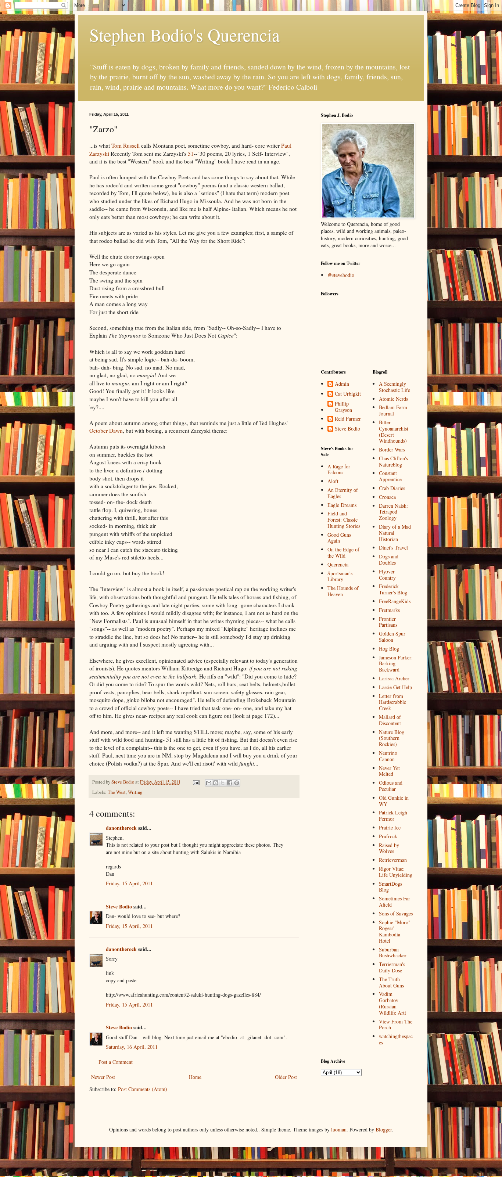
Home (195, 1076)
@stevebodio (340, 274)
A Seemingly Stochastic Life (394, 386)
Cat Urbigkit (348, 394)
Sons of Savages (396, 913)
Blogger (384, 1129)
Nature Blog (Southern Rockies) (391, 738)
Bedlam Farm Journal (393, 410)
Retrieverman (393, 859)
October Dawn (106, 430)
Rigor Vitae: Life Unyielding (395, 871)
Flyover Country (387, 574)
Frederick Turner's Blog (393, 589)
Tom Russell (125, 145)
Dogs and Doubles (388, 559)
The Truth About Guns (391, 982)
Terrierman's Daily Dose (392, 967)
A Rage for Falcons (338, 469)
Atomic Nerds (393, 398)
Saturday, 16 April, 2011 (132, 1046)
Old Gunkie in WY (394, 800)
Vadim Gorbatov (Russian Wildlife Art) (392, 1003)
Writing (135, 792)
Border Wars (392, 449)
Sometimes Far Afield (394, 901)
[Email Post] (196, 782)
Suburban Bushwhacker (392, 952)
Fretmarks (389, 610)
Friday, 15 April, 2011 (129, 883)
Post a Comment (115, 1061)
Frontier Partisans (388, 622)
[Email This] (208, 783)
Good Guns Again (339, 537)
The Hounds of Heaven (343, 591)
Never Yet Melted (389, 771)
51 (191, 153)
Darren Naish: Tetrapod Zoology (393, 512)
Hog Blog (389, 648)
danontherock (121, 828)
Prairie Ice (390, 827)
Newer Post (103, 1076)
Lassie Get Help (395, 687)
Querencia (337, 564)
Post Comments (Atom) (142, 1089)
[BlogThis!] (215, 783)
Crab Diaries (392, 488)
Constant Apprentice (390, 476)
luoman (339, 1129)
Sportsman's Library (339, 576)
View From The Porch (395, 1024)
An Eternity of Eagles (342, 493)
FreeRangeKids (394, 601)
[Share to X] (222, 783)
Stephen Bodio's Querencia (184, 34)
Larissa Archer (394, 678)
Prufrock (388, 836)
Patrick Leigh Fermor (393, 815)
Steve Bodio (119, 906)
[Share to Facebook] (229, 783)
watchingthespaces (396, 1039)
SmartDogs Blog (390, 886)
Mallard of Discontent (390, 720)
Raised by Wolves (389, 848)
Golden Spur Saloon (392, 636)
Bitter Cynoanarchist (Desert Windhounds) (393, 431)
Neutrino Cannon (388, 756)
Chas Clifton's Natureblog (393, 461)
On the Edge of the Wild (343, 552)
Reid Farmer (348, 419)
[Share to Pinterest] (236, 783)
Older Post (286, 1076)
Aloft (332, 481)
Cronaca (387, 496)
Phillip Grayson (343, 407)
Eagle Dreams (341, 504)
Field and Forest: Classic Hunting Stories (343, 519)
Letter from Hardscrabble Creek (392, 702)
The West (117, 792)
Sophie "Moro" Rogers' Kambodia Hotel (394, 931)
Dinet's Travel (393, 547)
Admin (342, 384)
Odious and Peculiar (390, 785)
